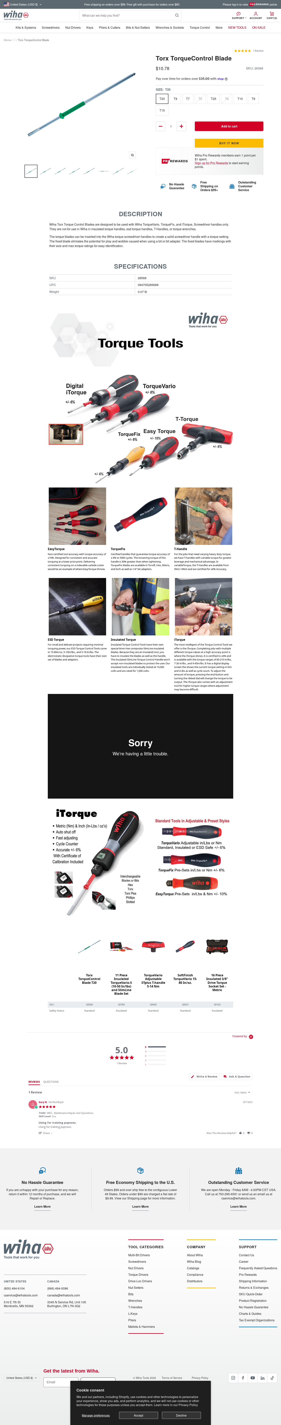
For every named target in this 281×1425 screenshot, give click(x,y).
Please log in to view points (250, 4)
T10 (240, 98)
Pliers (132, 1320)
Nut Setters (135, 1288)
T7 (188, 98)
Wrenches (135, 1301)
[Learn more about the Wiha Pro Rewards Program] (175, 161)
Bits (130, 1294)
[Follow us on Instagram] (233, 1378)
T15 (162, 110)
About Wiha (195, 1255)
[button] (46, 1133)
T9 (175, 98)
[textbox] (252, 1094)
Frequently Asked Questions (258, 1268)
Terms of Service (172, 1378)
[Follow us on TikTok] (272, 1378)
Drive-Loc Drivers (140, 1281)
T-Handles (135, 1307)
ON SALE (259, 27)
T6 (227, 98)
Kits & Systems (26, 27)
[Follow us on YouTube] (252, 1378)
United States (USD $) (19, 1378)
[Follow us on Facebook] (243, 1378)
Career (243, 1262)
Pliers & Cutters (109, 27)
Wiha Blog (194, 1262)
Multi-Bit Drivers (139, 1255)
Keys (89, 27)
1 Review (258, 50)
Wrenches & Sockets (170, 27)
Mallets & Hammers (141, 1327)
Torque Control (200, 27)
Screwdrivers (51, 27)
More (219, 27)
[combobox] (243, 1092)
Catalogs (193, 1268)
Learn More (42, 1206)
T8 (253, 98)
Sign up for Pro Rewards (211, 163)
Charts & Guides (250, 1314)
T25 (213, 98)
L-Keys (132, 1314)
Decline (181, 1415)
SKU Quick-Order (250, 1294)
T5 (200, 98)
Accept (138, 1415)
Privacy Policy (188, 1405)
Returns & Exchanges (254, 1288)
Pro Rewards (248, 1275)
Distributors (194, 1281)
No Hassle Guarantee (253, 1307)
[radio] (156, 1047)
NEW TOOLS (237, 27)
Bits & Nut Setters (138, 27)
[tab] (204, 1076)
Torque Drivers (138, 1275)
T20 (162, 98)
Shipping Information (253, 1281)
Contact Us (246, 1255)
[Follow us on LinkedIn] (262, 1378)
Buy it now (229, 143)
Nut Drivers (73, 27)
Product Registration (253, 1301)
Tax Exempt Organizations (257, 1320)
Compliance (195, 1275)
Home (7, 40)
